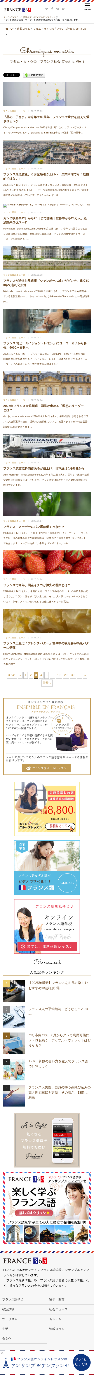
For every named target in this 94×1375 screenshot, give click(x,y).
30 (73, 675)
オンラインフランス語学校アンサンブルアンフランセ (29, 17)
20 (66, 675)
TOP (11, 28)
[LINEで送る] (34, 75)
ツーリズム (9, 1319)
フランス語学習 (13, 1299)
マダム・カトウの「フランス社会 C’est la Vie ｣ (61, 28)
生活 (5, 1329)
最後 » (47, 683)
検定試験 (8, 1309)
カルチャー (56, 1319)
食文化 (6, 1338)
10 (59, 675)
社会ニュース (58, 1309)
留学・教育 (56, 1299)
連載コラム (23, 28)
